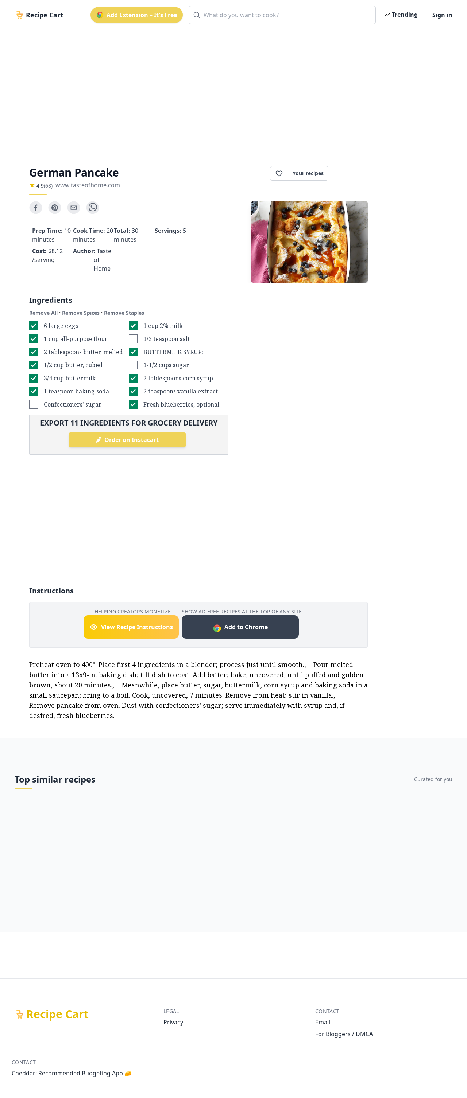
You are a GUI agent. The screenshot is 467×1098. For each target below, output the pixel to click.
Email (322, 1022)
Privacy (173, 1022)
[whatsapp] (92, 207)
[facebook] (35, 207)
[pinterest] (54, 207)
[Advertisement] (230, 92)
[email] (73, 207)
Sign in (442, 15)
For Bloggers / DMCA (344, 1034)
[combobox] (282, 15)
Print (351, 173)
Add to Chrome (246, 627)
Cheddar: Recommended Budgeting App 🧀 (72, 1073)
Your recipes (308, 173)
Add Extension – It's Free (142, 15)
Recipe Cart (57, 1014)
